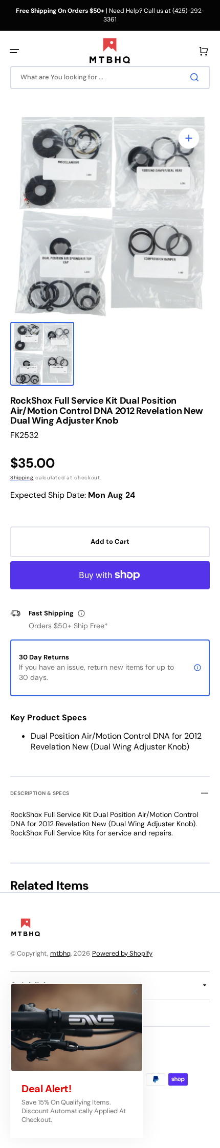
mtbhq (60, 953)
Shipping (22, 477)
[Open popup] (81, 613)
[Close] (134, 991)
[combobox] (110, 77)
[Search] (196, 77)
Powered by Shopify (122, 953)
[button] (14, 51)
